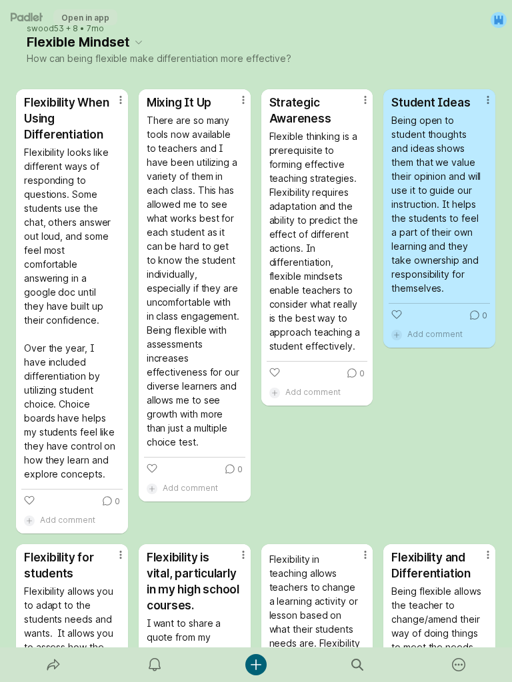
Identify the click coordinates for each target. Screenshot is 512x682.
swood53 (45, 28)
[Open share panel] (53, 664)
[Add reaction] (29, 500)
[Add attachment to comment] (29, 520)
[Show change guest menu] (499, 20)
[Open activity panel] (154, 664)
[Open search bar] (357, 664)
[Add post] (256, 664)
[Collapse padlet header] (139, 42)
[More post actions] (112, 105)
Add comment (67, 520)
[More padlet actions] (458, 664)
